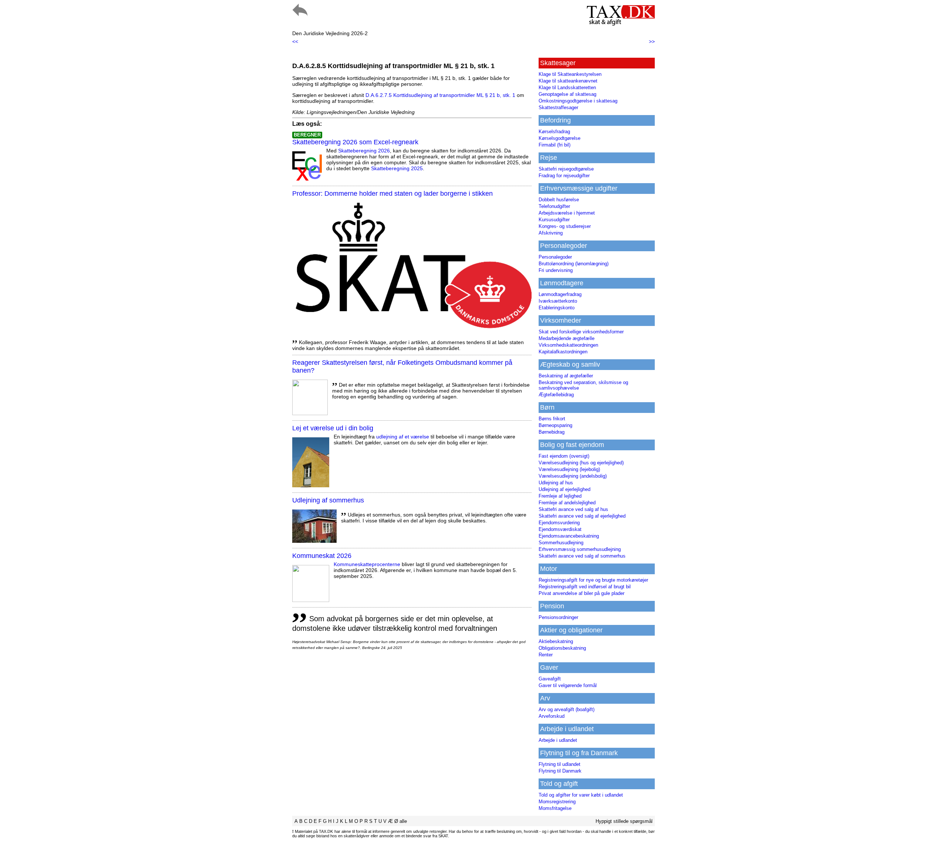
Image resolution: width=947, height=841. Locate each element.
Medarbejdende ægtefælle (566, 338)
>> (652, 41)
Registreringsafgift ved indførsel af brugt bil (585, 586)
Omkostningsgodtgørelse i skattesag (578, 101)
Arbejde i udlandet (558, 740)
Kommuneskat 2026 (321, 555)
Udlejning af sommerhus (328, 500)
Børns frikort (552, 418)
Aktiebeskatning (556, 641)
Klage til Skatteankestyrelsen (570, 74)
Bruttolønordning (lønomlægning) (574, 263)
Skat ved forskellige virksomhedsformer (581, 331)
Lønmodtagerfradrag (560, 294)
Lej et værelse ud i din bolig (332, 428)
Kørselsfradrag (554, 131)
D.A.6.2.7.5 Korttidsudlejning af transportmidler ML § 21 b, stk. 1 (440, 95)
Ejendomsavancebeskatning (569, 536)
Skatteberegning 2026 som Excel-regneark (355, 142)
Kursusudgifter (554, 219)
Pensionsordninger (558, 617)
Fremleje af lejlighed (560, 496)
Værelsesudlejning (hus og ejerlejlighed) (581, 462)
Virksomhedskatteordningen (568, 345)
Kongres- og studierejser (565, 226)
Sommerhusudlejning (561, 542)
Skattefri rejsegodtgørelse (566, 169)
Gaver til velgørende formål (568, 685)
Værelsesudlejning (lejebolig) (569, 469)
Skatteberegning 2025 (397, 168)
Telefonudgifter (554, 206)
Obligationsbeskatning (562, 648)
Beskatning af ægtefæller (566, 376)
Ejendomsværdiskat (560, 529)
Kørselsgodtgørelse (559, 138)
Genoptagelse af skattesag (567, 94)
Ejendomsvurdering (559, 522)
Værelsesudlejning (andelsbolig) (573, 476)
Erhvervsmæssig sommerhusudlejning (580, 549)
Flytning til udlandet (559, 764)
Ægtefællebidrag (556, 394)
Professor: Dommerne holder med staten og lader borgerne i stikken (392, 193)
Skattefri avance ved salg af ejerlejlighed (582, 516)
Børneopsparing (555, 425)
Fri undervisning (556, 270)
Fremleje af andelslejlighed (567, 502)
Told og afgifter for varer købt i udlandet (581, 795)
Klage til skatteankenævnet (568, 81)
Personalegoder (555, 257)
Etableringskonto (556, 307)
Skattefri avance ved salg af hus (573, 509)
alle (403, 821)
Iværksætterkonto (558, 301)
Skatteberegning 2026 (364, 151)
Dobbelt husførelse (559, 199)
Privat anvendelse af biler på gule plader (581, 593)
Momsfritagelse (555, 808)
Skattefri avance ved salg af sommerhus (582, 556)
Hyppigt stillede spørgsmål (624, 821)
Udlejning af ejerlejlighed (564, 489)
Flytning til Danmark (560, 771)
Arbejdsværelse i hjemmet (567, 213)
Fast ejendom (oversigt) (564, 456)
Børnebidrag (552, 432)
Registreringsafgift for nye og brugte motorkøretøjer (593, 580)
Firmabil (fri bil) (554, 145)
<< (295, 41)
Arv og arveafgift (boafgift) (566, 709)
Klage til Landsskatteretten (567, 87)
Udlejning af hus (556, 482)
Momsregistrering (557, 801)
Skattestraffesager (558, 107)
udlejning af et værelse (402, 437)
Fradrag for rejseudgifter (564, 175)
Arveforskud (552, 716)
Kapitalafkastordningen (563, 351)
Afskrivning (551, 233)
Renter (546, 654)
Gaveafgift (550, 679)
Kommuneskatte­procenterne (367, 564)
